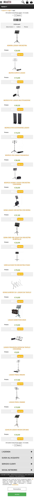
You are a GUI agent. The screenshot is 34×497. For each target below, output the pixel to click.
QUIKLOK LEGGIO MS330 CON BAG (17, 430)
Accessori (4, 6)
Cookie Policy (15, 484)
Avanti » (19, 15)
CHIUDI (32, 479)
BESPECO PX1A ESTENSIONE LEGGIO (17, 128)
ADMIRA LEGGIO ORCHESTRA (17, 45)
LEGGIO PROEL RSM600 (17, 402)
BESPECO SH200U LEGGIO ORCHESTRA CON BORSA (17, 183)
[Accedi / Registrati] (27, 2)
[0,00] (31, 2)
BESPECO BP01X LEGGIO (17, 73)
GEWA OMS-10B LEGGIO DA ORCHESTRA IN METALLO (17, 238)
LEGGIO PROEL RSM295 (17, 375)
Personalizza (17, 489)
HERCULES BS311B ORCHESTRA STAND (17, 265)
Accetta (17, 494)
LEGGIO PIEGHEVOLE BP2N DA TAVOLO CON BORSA (17, 348)
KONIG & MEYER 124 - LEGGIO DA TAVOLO (17, 292)
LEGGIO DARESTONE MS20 (17, 320)
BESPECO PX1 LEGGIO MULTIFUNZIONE (17, 100)
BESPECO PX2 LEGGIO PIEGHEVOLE (17, 155)
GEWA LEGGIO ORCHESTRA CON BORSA (17, 210)
